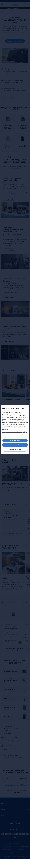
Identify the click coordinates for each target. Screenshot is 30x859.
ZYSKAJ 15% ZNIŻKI (13, 445)
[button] (25, 392)
